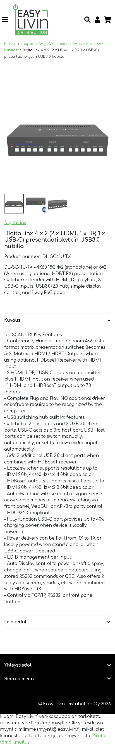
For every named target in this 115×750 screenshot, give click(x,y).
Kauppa (27, 44)
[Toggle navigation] (7, 20)
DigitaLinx (15, 222)
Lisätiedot (15, 622)
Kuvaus (12, 320)
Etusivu (10, 44)
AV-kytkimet (83, 44)
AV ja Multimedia (54, 44)
